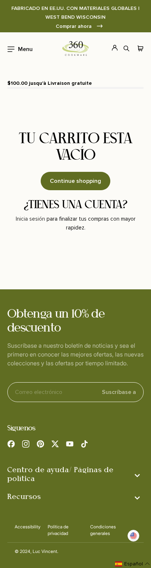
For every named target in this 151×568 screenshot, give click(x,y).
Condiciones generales (103, 530)
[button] (18, 48)
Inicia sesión (30, 219)
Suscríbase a (119, 392)
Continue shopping (75, 181)
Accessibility (27, 526)
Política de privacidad (58, 530)
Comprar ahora (74, 26)
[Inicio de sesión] (110, 48)
